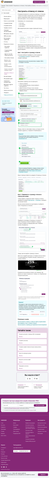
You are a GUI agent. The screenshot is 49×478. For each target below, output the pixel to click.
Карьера (3, 433)
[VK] (1, 467)
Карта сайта (3, 435)
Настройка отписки (9, 57)
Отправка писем (8, 25)
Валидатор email (41, 425)
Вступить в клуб (40, 405)
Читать (2, 449)
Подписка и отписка (9, 44)
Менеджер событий (8, 33)
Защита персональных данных (30, 436)
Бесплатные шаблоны (42, 427)
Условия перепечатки (5, 460)
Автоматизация (7, 76)
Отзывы (2, 431)
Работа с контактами (9, 21)
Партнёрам (3, 429)
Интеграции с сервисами (7, 39)
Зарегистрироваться (39, 2)
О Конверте (3, 447)
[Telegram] (6, 467)
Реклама (3, 454)
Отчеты (6, 41)
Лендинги (6, 92)
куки (10, 473)
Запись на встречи (8, 90)
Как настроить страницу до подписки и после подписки (32, 324)
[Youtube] (4, 467)
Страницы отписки (24, 56)
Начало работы (7, 16)
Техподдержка (16, 429)
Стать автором (4, 456)
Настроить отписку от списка (9, 73)
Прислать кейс (4, 458)
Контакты (3, 425)
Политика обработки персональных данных (30, 427)
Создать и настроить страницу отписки (8, 69)
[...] (47, 2)
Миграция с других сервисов (8, 85)
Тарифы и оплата (8, 27)
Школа (14, 423)
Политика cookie (28, 430)
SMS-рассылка (7, 36)
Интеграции (40, 433)
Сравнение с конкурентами (7, 81)
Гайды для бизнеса (8, 94)
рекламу (31, 410)
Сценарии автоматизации (7, 31)
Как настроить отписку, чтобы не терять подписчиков (32, 321)
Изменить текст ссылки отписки (7, 61)
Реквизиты (3, 427)
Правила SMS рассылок (30, 441)
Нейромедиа (3, 462)
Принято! (43, 474)
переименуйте (22, 138)
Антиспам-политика (29, 425)
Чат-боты (6, 88)
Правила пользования (30, 423)
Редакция (3, 451)
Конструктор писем (42, 423)
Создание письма (8, 23)
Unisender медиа (4, 464)
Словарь (15, 427)
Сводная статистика (42, 431)
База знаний (6, 13)
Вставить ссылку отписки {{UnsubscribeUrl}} (8, 65)
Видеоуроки (7, 18)
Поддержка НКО (16, 433)
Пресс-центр (16, 431)
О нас (2, 423)
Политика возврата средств (29, 433)
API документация (8, 78)
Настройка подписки (7, 47)
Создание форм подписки (8, 51)
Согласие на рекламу (29, 439)
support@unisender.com (18, 447)
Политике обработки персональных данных (13, 408)
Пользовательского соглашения (15, 407)
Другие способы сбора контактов (9, 54)
